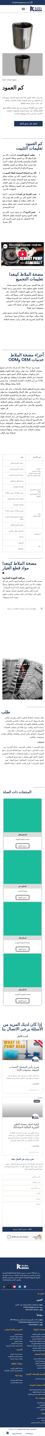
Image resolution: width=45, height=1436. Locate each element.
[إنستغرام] (3, 1286)
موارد (43, 1413)
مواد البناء (19, 1375)
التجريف (19, 1349)
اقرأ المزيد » (35, 1084)
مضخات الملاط (39, 1329)
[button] (23, 8)
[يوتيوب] (14, 1286)
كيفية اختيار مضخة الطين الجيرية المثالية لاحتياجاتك (26, 1125)
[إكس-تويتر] (9, 1286)
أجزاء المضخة (40, 1354)
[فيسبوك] (25, 1286)
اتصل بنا (41, 1293)
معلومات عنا (40, 1398)
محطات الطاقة (17, 1363)
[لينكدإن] (19, 1286)
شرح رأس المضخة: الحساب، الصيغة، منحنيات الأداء (24, 1068)
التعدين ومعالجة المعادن (14, 1329)
